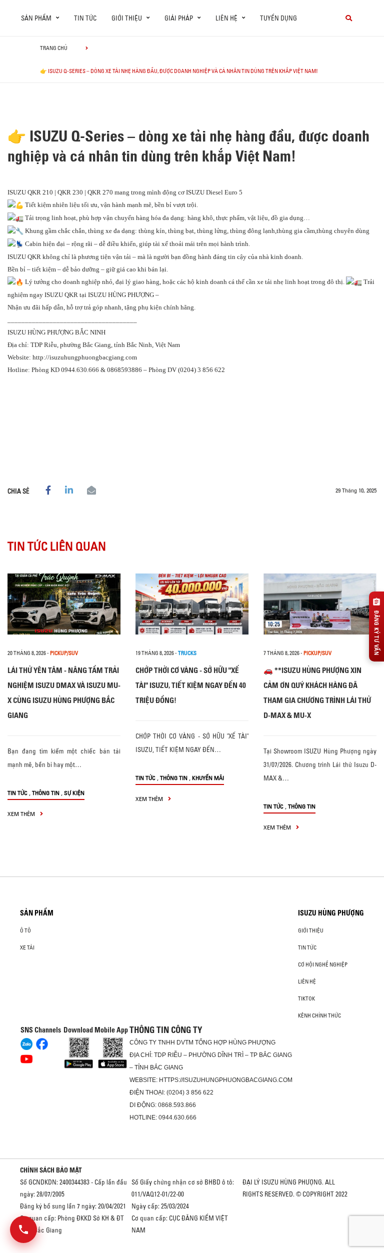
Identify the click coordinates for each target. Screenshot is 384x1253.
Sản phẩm (37, 913)
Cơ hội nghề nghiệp (323, 964)
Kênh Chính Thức (319, 1015)
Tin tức (85, 18)
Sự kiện (74, 792)
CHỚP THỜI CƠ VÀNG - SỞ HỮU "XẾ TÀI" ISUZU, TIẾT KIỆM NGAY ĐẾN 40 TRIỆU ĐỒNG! (191, 685)
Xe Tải (27, 947)
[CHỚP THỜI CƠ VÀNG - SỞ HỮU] (192, 604)
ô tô (25, 930)
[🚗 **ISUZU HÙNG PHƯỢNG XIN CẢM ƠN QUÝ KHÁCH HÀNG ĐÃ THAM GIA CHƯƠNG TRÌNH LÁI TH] (320, 604)
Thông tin (46, 792)
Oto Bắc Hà (192, 1249)
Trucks (187, 653)
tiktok (306, 998)
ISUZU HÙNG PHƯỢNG (331, 913)
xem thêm (22, 814)
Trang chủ (54, 48)
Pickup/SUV (64, 653)
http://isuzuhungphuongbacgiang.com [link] (84, 357)
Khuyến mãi (208, 778)
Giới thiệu (311, 930)
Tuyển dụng (278, 18)
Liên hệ (307, 981)
